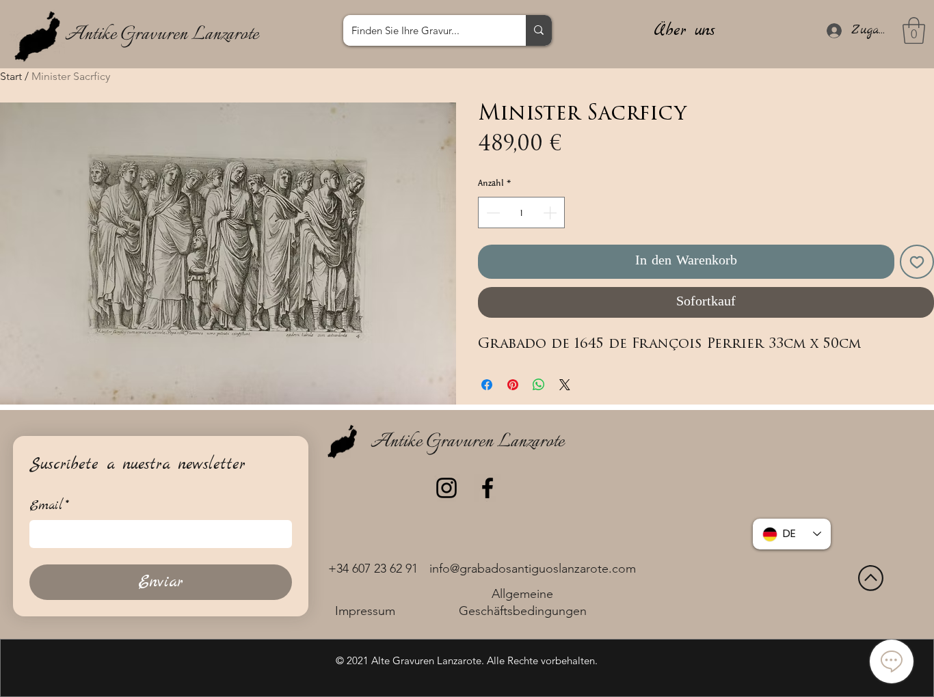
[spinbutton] (521, 212)
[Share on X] (565, 385)
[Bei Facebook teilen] (487, 385)
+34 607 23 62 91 (373, 568)
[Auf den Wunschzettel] (917, 262)
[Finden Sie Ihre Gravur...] (539, 30)
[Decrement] (491, 212)
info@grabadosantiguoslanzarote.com (532, 568)
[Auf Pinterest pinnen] (513, 385)
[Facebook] (487, 488)
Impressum (365, 610)
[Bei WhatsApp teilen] (539, 385)
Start (11, 76)
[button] (914, 30)
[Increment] (551, 212)
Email (49, 506)
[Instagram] (446, 488)
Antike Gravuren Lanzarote (161, 34)
